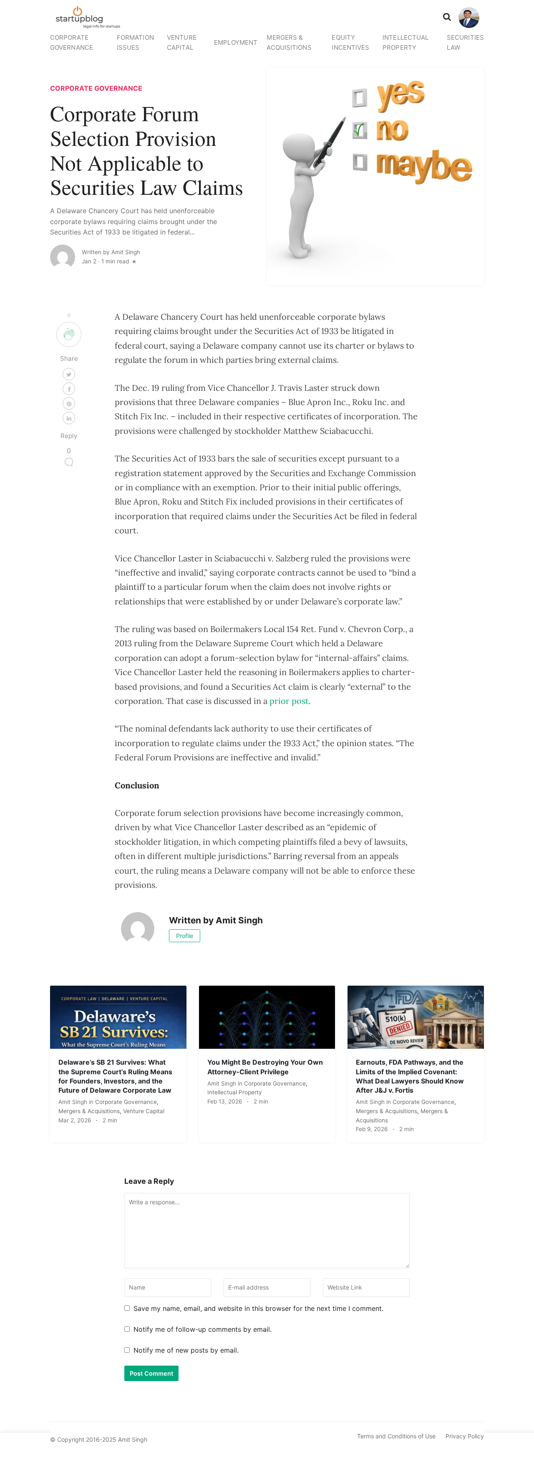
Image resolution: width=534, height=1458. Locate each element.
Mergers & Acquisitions (289, 42)
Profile (184, 935)
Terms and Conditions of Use (396, 1436)
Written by (111, 252)
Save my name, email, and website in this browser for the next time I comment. (258, 1308)
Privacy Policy (465, 1436)
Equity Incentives (350, 42)
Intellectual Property (405, 42)
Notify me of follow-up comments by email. (203, 1329)
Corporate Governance (71, 42)
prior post (289, 701)
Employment (235, 42)
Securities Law (465, 42)
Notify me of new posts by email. (186, 1350)
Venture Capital (181, 42)
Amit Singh (73, 1102)
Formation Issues (135, 42)
